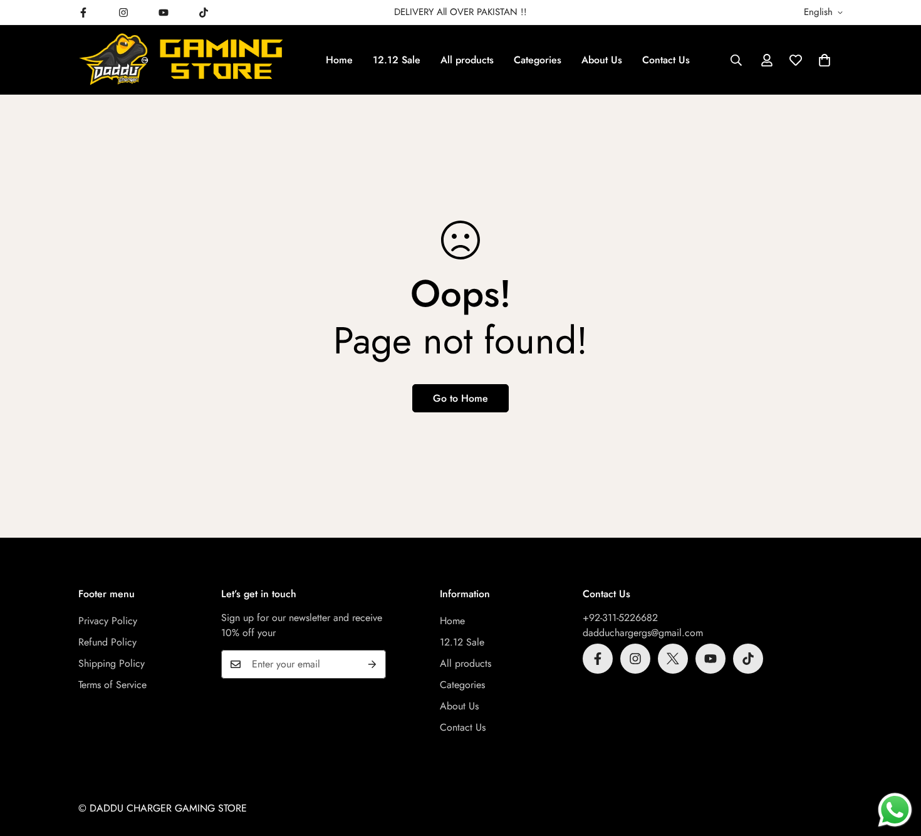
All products (467, 60)
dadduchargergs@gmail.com (643, 632)
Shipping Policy (111, 663)
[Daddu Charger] (181, 60)
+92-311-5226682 (620, 617)
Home (339, 60)
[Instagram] (123, 13)
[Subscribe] (372, 664)
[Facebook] (83, 13)
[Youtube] (163, 13)
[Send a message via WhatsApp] (895, 810)
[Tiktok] (204, 13)
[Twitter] (673, 659)
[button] (824, 60)
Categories (537, 60)
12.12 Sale (396, 60)
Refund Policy (107, 642)
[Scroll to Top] (896, 767)
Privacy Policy (107, 621)
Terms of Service (112, 684)
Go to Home (460, 398)
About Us (601, 60)
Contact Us (666, 60)
